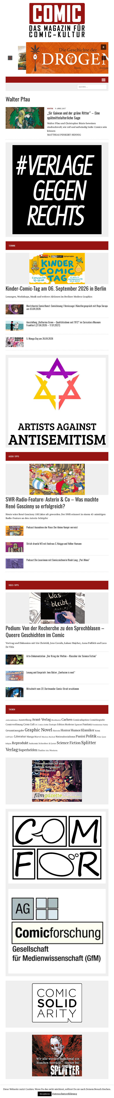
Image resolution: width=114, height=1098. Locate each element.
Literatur (20, 736)
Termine (12, 245)
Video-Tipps (14, 585)
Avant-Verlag (41, 719)
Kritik (50, 108)
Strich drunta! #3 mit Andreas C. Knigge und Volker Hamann (53, 543)
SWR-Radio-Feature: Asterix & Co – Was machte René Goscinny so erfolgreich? (52, 502)
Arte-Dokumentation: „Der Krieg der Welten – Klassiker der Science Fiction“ (61, 656)
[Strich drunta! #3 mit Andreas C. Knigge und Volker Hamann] (14, 550)
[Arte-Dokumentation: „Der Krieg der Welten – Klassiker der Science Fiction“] (14, 662)
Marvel (37, 736)
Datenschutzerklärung (64, 1093)
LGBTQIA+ (10, 737)
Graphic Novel (38, 730)
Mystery (45, 737)
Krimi (97, 730)
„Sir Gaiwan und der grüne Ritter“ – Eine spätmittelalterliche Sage (73, 115)
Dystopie (53, 724)
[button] (57, 58)
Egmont (78, 724)
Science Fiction (69, 742)
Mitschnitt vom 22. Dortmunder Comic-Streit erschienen (52, 689)
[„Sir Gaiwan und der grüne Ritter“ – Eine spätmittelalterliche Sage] (25, 126)
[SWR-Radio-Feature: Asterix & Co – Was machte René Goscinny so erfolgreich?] (57, 493)
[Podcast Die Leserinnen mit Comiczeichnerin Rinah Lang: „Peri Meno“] (14, 566)
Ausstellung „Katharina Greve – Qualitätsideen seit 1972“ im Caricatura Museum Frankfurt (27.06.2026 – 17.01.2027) (63, 323)
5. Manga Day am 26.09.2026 (39, 338)
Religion (8, 743)
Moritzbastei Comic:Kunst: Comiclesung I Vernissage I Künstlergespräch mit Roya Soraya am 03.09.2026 (67, 307)
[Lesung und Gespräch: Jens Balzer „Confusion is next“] (14, 679)
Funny (105, 724)
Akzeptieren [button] (44, 1094)
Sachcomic (33, 743)
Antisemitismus (12, 720)
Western (53, 750)
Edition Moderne (65, 724)
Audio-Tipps (14, 456)
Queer (104, 737)
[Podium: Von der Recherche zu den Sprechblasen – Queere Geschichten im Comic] (57, 621)
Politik (91, 736)
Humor (76, 730)
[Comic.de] (57, 20)
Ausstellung (24, 719)
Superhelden (28, 750)
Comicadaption (81, 719)
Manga (30, 736)
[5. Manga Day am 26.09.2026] (14, 345)
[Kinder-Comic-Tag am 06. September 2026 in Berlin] (57, 282)
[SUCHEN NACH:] (92, 86)
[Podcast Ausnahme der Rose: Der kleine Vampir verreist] (14, 533)
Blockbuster (56, 720)
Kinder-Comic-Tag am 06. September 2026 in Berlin (56, 288)
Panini (80, 736)
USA (47, 750)
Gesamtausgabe (15, 730)
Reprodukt (20, 742)
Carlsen (66, 719)
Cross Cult (29, 724)
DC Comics (39, 725)
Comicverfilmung (14, 724)
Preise (99, 737)
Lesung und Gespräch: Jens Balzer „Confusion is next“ (50, 672)
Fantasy (87, 724)
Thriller (41, 750)
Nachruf (52, 737)
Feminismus (97, 724)
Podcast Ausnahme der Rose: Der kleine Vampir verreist (52, 527)
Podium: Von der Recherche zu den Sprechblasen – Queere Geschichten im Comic (55, 631)
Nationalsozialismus (65, 736)
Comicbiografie (97, 719)
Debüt (46, 724)
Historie (56, 730)
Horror (65, 730)
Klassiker (87, 730)
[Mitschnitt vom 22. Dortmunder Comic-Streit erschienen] (14, 695)
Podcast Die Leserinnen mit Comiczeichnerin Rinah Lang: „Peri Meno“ (58, 560)
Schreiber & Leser (47, 743)
